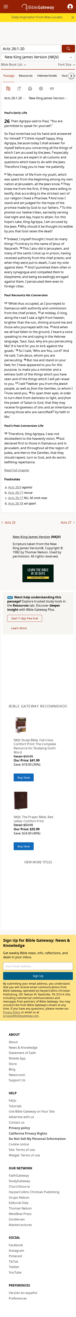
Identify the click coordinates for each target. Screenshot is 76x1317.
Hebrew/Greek (47, 75)
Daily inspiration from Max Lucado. (37, 17)
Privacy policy (19, 1128)
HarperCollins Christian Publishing (34, 1192)
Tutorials (15, 1106)
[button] (70, 6)
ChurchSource (19, 1186)
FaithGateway (19, 1175)
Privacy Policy (11, 1012)
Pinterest (15, 1256)
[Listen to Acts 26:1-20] (52, 88)
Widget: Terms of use (24, 1155)
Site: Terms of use (22, 1150)
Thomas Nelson (20, 1208)
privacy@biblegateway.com (21, 1016)
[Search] (68, 48)
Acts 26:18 (15, 503)
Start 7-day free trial (24, 618)
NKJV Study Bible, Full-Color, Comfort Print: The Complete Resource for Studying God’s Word (35, 746)
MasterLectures (20, 1225)
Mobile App (17, 1058)
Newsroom (17, 1075)
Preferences (18, 1298)
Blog (12, 1069)
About (13, 1042)
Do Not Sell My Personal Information (37, 1139)
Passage (8, 75)
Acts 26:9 (14, 487)
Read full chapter (16, 470)
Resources (26, 75)
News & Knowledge (23, 1047)
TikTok (13, 1261)
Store (13, 1064)
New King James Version (31, 537)
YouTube (15, 1272)
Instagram (16, 1250)
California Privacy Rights (28, 1133)
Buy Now (24, 777)
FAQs (12, 1100)
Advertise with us (21, 1117)
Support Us (17, 1080)
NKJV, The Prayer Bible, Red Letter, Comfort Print (33, 819)
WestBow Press (20, 1214)
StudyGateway (19, 1181)
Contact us (17, 1122)
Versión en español (23, 1293)
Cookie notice (19, 1144)
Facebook (16, 1245)
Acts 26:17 (15, 492)
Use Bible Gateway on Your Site (32, 1111)
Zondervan (17, 1219)
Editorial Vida (18, 1203)
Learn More (19, 628)
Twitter (14, 1267)
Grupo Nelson (19, 1197)
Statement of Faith (22, 1053)
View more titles (38, 862)
